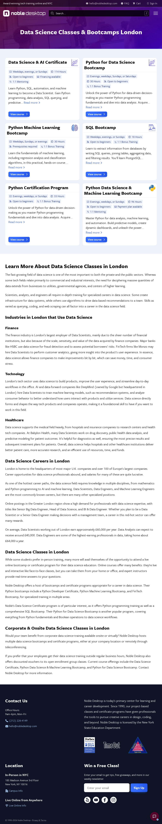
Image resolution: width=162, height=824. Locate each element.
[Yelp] (87, 800)
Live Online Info (17, 805)
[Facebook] (105, 800)
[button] (154, 816)
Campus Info (15, 791)
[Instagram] (113, 800)
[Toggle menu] (156, 13)
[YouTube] (96, 800)
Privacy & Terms (39, 820)
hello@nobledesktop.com (22, 726)
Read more (30, 102)
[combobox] (99, 13)
